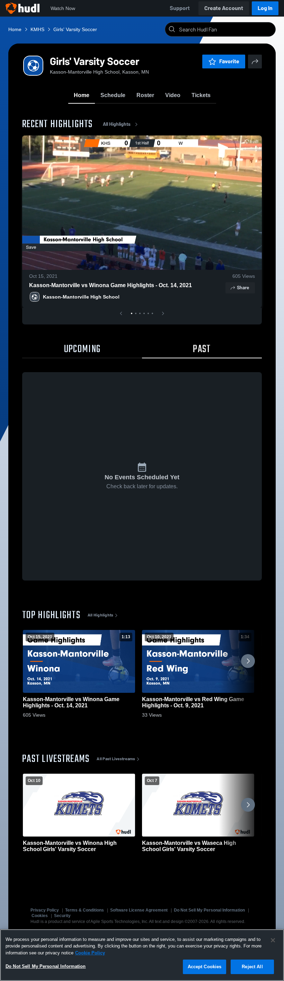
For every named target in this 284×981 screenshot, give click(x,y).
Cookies (40, 915)
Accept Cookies (205, 966)
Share (243, 288)
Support (180, 8)
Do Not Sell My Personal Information (209, 910)
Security (62, 915)
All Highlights (117, 124)
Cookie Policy (90, 952)
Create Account (223, 8)
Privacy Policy (44, 910)
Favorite (229, 61)
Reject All (252, 966)
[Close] (273, 940)
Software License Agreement (139, 910)
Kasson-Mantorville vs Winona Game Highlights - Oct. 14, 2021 (110, 285)
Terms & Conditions (84, 910)
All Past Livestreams (116, 758)
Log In (265, 8)
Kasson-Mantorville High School (81, 297)
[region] (142, 955)
